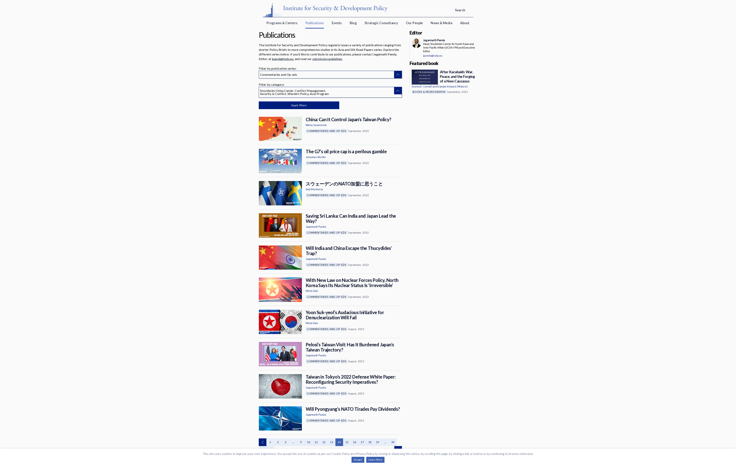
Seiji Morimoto (314, 189)
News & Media (441, 23)
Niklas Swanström (316, 125)
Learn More (375, 459)
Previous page (262, 442)
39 (393, 442)
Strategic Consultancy (381, 23)
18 (370, 442)
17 (362, 442)
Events (337, 23)
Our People (414, 23)
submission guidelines (327, 59)
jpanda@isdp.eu (282, 59)
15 (347, 442)
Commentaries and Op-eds (327, 131)
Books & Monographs (429, 91)
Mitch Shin (312, 290)
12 (324, 442)
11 (316, 442)
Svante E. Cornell (422, 86)
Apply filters (299, 105)
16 (354, 442)
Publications (314, 23)
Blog (353, 23)
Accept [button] (358, 459)
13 (331, 442)
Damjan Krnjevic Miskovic (452, 86)
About (465, 23)
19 (377, 442)
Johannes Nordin (316, 157)
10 (308, 442)
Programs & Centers (281, 23)
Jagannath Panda (316, 226)
